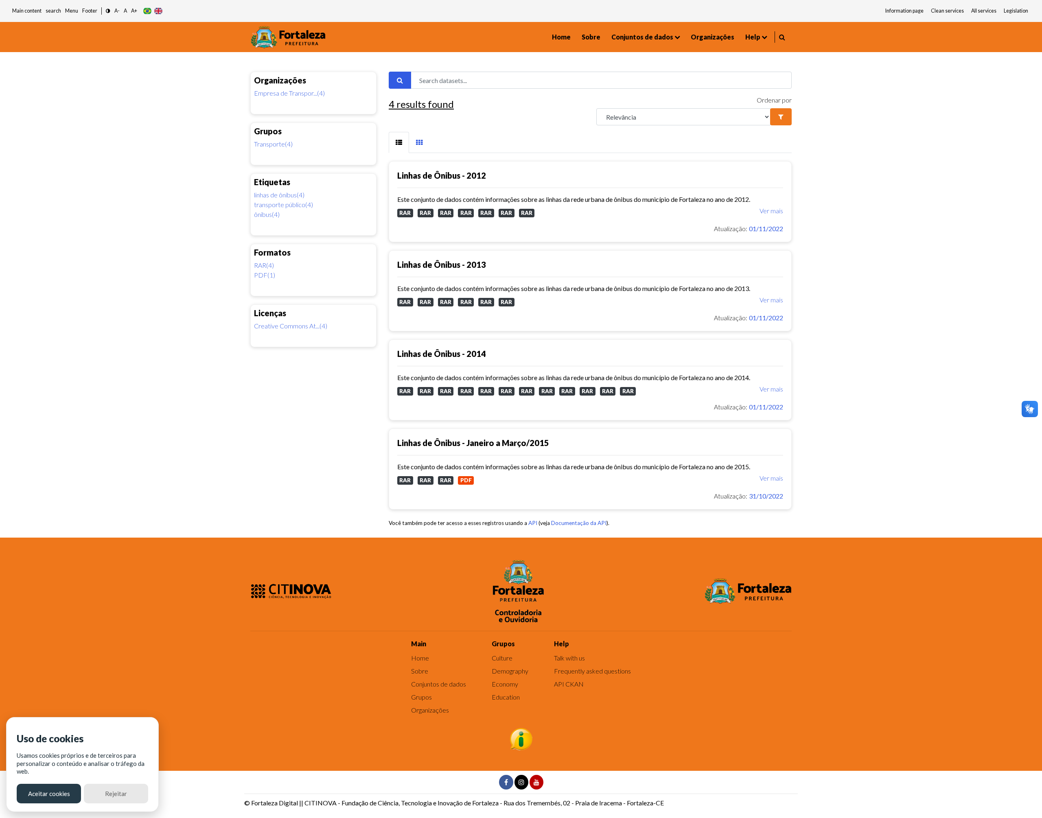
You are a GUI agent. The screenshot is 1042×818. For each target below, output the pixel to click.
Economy (505, 684)
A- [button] (117, 11)
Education (506, 697)
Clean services (947, 11)
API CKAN (569, 684)
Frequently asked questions (592, 671)
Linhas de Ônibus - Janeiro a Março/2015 (473, 443)
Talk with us (569, 658)
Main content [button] (27, 11)
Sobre (591, 37)
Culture (502, 658)
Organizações (712, 37)
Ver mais (771, 210)
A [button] (125, 11)
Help (752, 37)
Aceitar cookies (49, 793)
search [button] (53, 11)
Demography (510, 671)
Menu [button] (71, 11)
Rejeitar (116, 793)
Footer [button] (89, 11)
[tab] (399, 142)
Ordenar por (774, 100)
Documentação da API (578, 523)
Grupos (421, 697)
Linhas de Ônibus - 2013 (441, 264)
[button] (108, 11)
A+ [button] (134, 11)
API (532, 523)
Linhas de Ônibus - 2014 (441, 354)
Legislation (1016, 11)
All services (983, 11)
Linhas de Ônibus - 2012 (441, 175)
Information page (904, 11)
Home (561, 37)
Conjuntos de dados (642, 37)
